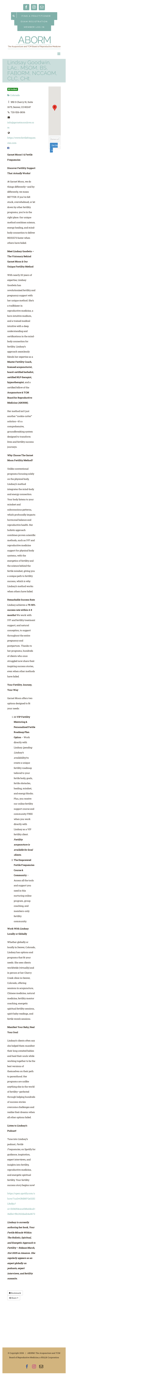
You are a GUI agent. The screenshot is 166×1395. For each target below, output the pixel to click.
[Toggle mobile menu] (59, 53)
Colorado (15, 95)
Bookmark (16, 1293)
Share (14, 1298)
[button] (54, 108)
